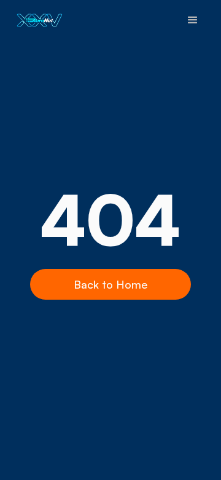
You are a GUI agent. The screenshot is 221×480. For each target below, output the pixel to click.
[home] (36, 20)
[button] (192, 20)
